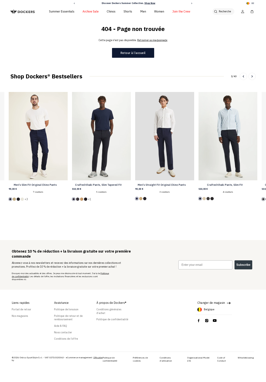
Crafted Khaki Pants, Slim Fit (225, 184)
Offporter (98, 357)
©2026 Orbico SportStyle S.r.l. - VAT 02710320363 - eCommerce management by (52, 359)
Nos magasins (20, 316)
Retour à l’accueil (133, 53)
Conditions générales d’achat (108, 311)
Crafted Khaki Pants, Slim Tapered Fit (98, 184)
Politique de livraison (66, 309)
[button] (74, 3)
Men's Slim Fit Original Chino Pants (35, 184)
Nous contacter (63, 332)
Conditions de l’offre (66, 338)
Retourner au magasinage (152, 40)
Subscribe (243, 264)
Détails (158, 3)
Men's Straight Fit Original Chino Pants (162, 184)
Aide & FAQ (60, 326)
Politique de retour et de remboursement (68, 317)
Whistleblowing (246, 357)
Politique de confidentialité (112, 319)
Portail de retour (21, 309)
